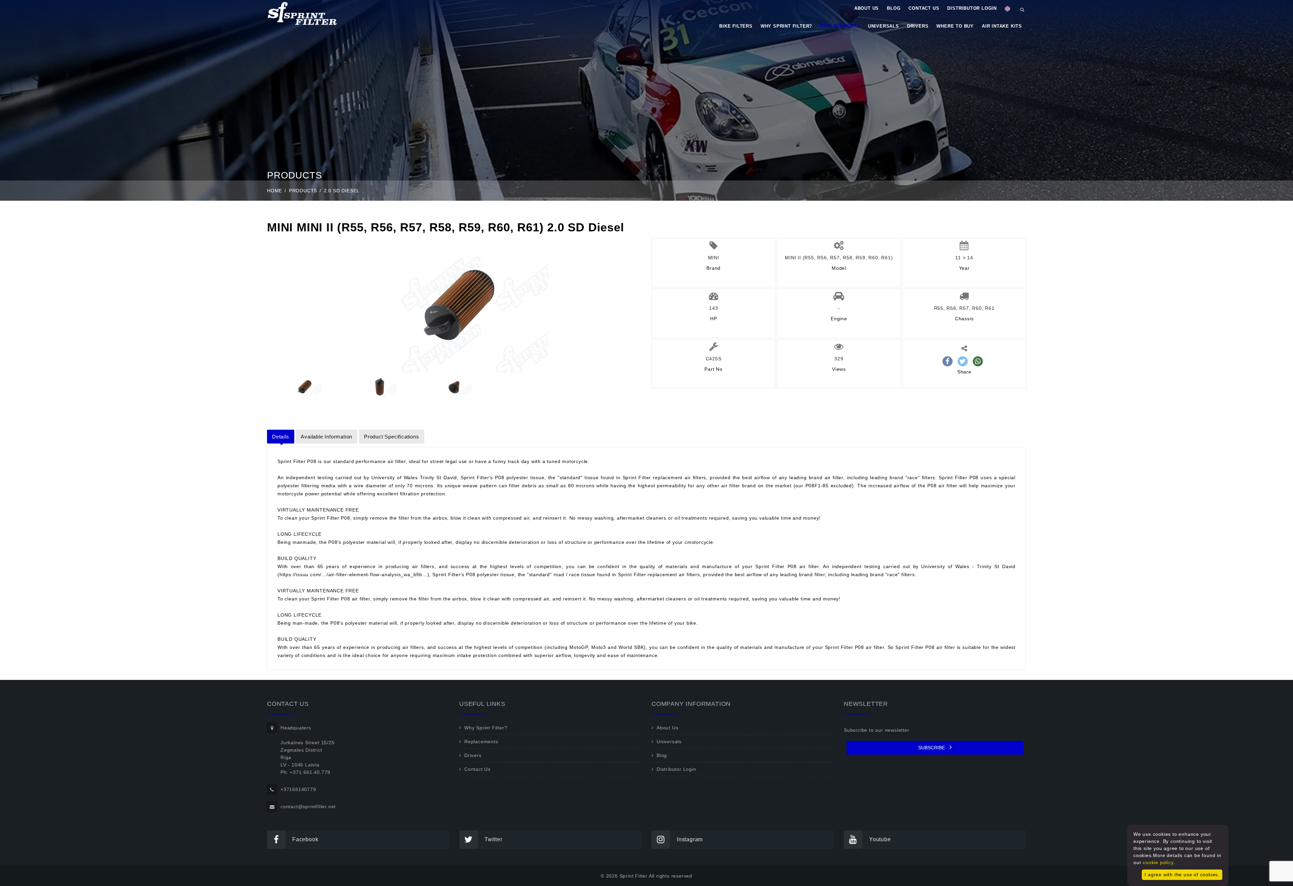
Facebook (305, 839)
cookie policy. (1159, 862)
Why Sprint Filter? (786, 26)
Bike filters (736, 26)
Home (274, 190)
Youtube (880, 839)
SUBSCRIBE (932, 747)
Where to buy (955, 26)
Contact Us (923, 8)
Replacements (840, 26)
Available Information (326, 436)
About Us (866, 8)
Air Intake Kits (1002, 26)
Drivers (918, 26)
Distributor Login (972, 8)
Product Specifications (391, 436)
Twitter (493, 839)
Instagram (690, 839)
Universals (883, 26)
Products (303, 190)
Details (280, 436)
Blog (893, 8)
